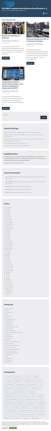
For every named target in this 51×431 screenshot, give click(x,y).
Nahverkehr (40, 395)
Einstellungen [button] (5, 427)
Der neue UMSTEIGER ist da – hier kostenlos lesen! (15, 143)
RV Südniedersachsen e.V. (12, 351)
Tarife (7, 356)
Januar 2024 (8, 263)
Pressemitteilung (6, 40)
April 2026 (8, 215)
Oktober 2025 (9, 226)
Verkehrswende (21, 414)
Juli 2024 (8, 252)
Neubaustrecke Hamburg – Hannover (14, 332)
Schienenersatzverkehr (10, 410)
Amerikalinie (36, 376)
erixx (40, 384)
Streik (6, 414)
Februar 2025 (9, 240)
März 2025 (8, 239)
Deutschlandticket (20, 384)
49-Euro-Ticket (9, 308)
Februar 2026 (9, 218)
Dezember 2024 (9, 242)
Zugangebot (26, 418)
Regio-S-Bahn (25, 406)
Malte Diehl (8, 176)
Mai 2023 (8, 277)
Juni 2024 (8, 253)
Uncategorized (9, 358)
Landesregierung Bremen (12, 327)
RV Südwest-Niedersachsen (12, 352)
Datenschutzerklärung (11, 425)
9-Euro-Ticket (8, 376)
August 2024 (9, 250)
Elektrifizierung (9, 321)
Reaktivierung (9, 339)
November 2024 (9, 244)
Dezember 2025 (9, 222)
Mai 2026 (8, 213)
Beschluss (8, 317)
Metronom (25, 395)
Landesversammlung (10, 330)
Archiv (7, 314)
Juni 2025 (8, 233)
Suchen (6, 114)
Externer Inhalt (9, 323)
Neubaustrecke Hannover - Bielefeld (13, 403)
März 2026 (8, 217)
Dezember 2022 (9, 285)
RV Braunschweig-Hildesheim (12, 341)
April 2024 (8, 257)
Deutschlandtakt (9, 384)
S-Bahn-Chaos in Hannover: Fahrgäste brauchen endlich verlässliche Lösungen (22, 132)
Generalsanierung (35, 388)
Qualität (7, 406)
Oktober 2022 (9, 288)
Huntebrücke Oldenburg (19, 391)
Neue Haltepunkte (30, 403)
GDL (27, 388)
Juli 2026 (8, 209)
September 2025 (9, 228)
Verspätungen (31, 414)
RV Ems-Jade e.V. (15, 40)
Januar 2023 (8, 283)
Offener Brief (9, 334)
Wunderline (16, 418)
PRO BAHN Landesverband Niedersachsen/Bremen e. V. (24, 8)
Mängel (32, 395)
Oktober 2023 (9, 268)
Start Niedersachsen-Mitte (26, 410)
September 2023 (9, 270)
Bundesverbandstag (10, 319)
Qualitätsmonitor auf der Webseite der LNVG (14, 162)
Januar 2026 (8, 220)
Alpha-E (7, 310)
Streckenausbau (9, 354)
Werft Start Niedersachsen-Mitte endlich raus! (20, 186)
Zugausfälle (35, 418)
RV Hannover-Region (10, 347)
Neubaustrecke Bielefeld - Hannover (13, 399)
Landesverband (30, 44)
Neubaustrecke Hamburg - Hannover (34, 399)
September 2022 (9, 290)
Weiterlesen (5, 58)
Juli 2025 (8, 231)
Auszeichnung (9, 315)
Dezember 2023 (9, 264)
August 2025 (8, 229)
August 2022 (9, 292)
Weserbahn (8, 418)
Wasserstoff (8, 362)
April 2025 (8, 237)
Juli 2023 (8, 274)
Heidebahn (7, 391)
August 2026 (8, 207)
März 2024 (8, 259)
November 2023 (9, 266)
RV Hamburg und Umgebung (12, 345)
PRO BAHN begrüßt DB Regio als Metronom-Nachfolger (16, 145)
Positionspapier (9, 336)
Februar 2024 (9, 261)
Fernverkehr (19, 388)
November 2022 (9, 287)
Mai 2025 (8, 235)
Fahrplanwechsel (9, 388)
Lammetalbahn (31, 391)
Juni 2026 (8, 211)
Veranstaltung (9, 360)
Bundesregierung (29, 380)
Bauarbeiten (18, 380)
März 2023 (8, 279)
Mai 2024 (8, 255)
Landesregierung (10, 325)
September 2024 (9, 248)
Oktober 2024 (9, 246)
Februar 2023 (9, 281)
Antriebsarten (9, 312)
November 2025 (9, 224)
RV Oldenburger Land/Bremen (13, 349)
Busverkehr (39, 380)
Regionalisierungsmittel (38, 406)
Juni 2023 (8, 276)
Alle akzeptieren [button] (13, 427)
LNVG (18, 395)
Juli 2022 (8, 294)
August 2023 (8, 272)
